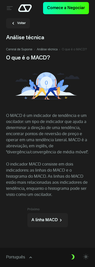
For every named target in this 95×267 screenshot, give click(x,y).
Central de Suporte (19, 49)
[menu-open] (9, 8)
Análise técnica (47, 49)
